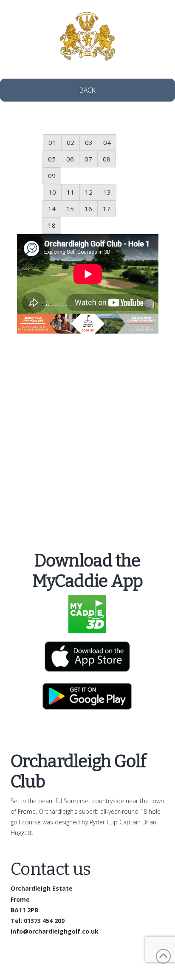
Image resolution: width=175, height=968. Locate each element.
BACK (87, 90)
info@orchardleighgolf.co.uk (55, 931)
